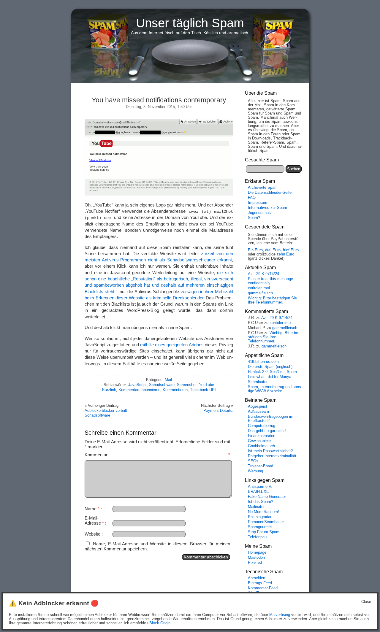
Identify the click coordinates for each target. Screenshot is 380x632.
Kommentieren (175, 390)
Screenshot (187, 384)
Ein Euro (255, 250)
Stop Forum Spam (263, 532)
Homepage (257, 552)
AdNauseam (258, 411)
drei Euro (273, 250)
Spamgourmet (260, 527)
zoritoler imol (259, 288)
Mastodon (256, 557)
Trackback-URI (203, 390)
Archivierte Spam (263, 187)
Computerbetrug (261, 426)
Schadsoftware (162, 384)
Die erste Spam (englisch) (270, 367)
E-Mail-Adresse (94, 520)
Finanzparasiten (261, 436)
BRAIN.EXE (258, 492)
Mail (168, 379)
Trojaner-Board (260, 466)
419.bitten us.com (263, 362)
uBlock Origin (158, 623)
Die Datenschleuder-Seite (270, 192)
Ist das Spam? (260, 502)
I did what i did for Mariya (269, 377)
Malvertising (279, 615)
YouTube (206, 384)
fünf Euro (291, 250)
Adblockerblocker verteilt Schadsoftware (106, 412)
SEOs (253, 461)
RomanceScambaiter (266, 522)
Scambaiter (257, 382)
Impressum (257, 203)
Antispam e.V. (260, 487)
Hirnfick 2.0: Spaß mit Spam (272, 372)
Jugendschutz (260, 213)
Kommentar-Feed (263, 588)
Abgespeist (257, 406)
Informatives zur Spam (267, 208)
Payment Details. (218, 410)
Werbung (255, 471)
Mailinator (256, 507)
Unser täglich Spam (190, 23)
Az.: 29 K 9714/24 (263, 274)
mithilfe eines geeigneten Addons (172, 344)
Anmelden (256, 578)
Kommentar (157, 454)
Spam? (254, 218)
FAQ (252, 198)
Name (92, 508)
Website (92, 533)
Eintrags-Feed (260, 583)
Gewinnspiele (259, 441)
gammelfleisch (260, 293)
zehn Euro (285, 254)
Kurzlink (109, 390)
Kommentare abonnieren (139, 390)
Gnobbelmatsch (261, 446)
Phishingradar (259, 517)
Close (366, 602)
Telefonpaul (257, 537)
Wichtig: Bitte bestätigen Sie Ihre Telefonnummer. (272, 300)
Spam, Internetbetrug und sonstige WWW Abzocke (275, 389)
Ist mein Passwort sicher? (270, 451)
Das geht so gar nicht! (267, 431)
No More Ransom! (263, 512)
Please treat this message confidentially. (270, 281)
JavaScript (137, 384)
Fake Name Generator (267, 497)
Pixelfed (255, 562)
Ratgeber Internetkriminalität (272, 456)
